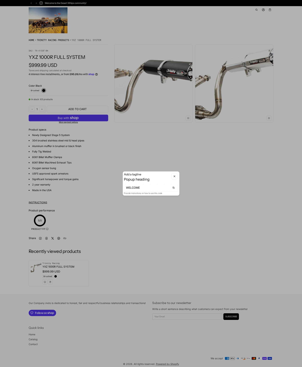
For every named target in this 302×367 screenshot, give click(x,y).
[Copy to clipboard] (173, 187)
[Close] (174, 176)
